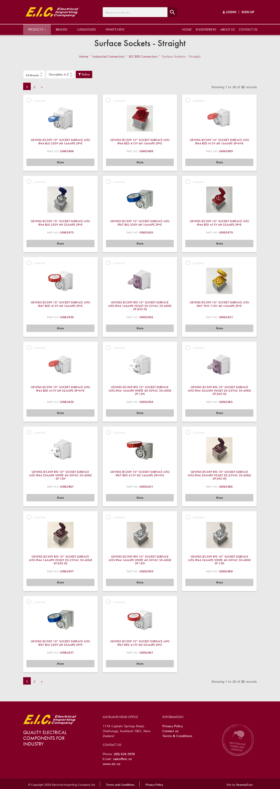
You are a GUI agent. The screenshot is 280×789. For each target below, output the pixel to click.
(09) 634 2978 (124, 753)
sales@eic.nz (122, 758)
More (60, 162)
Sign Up (247, 12)
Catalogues (86, 29)
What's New (115, 29)
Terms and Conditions (120, 784)
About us (227, 29)
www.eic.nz (111, 763)
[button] (34, 74)
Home (187, 29)
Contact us (248, 29)
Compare (40, 100)
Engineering (206, 29)
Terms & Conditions (177, 735)
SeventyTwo (244, 784)
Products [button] (36, 29)
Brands (61, 29)
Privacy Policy (172, 725)
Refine (85, 74)
